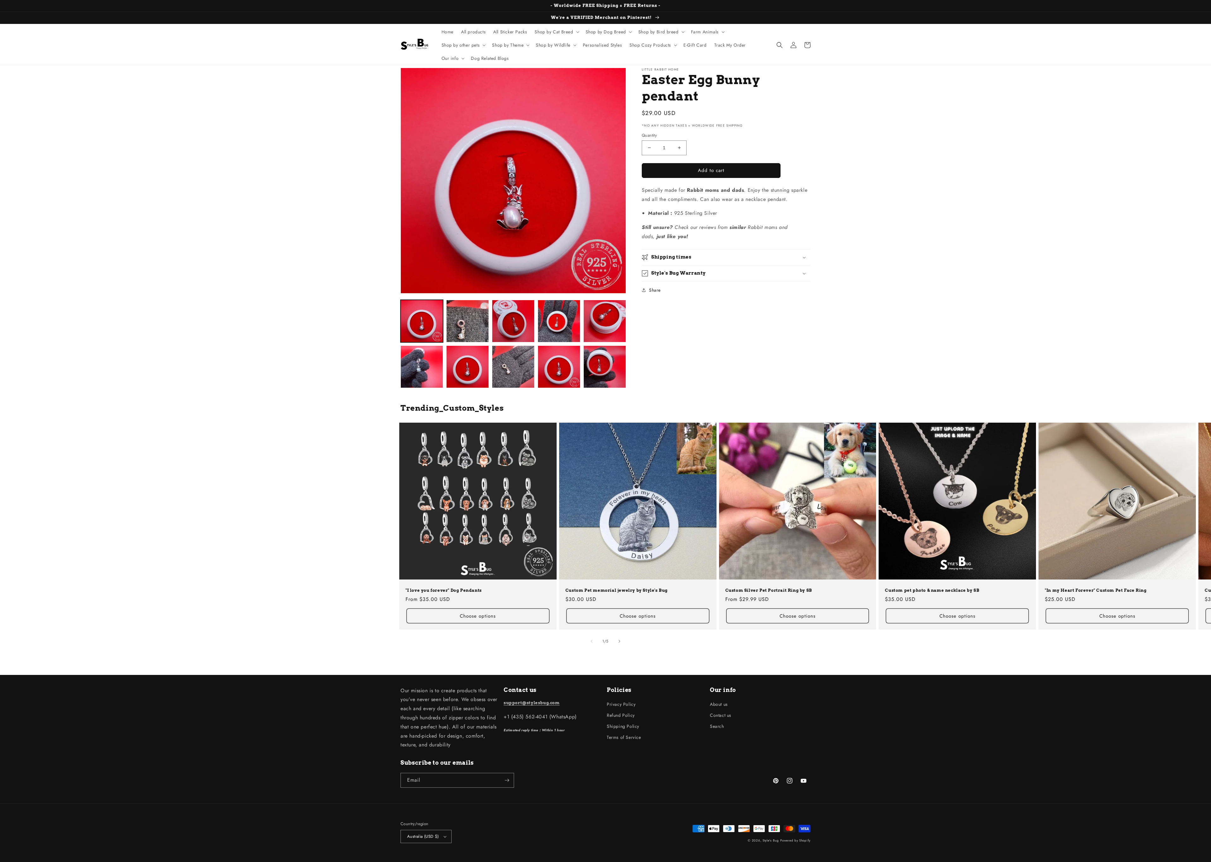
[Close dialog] (705, 378)
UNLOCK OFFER (550, 474)
